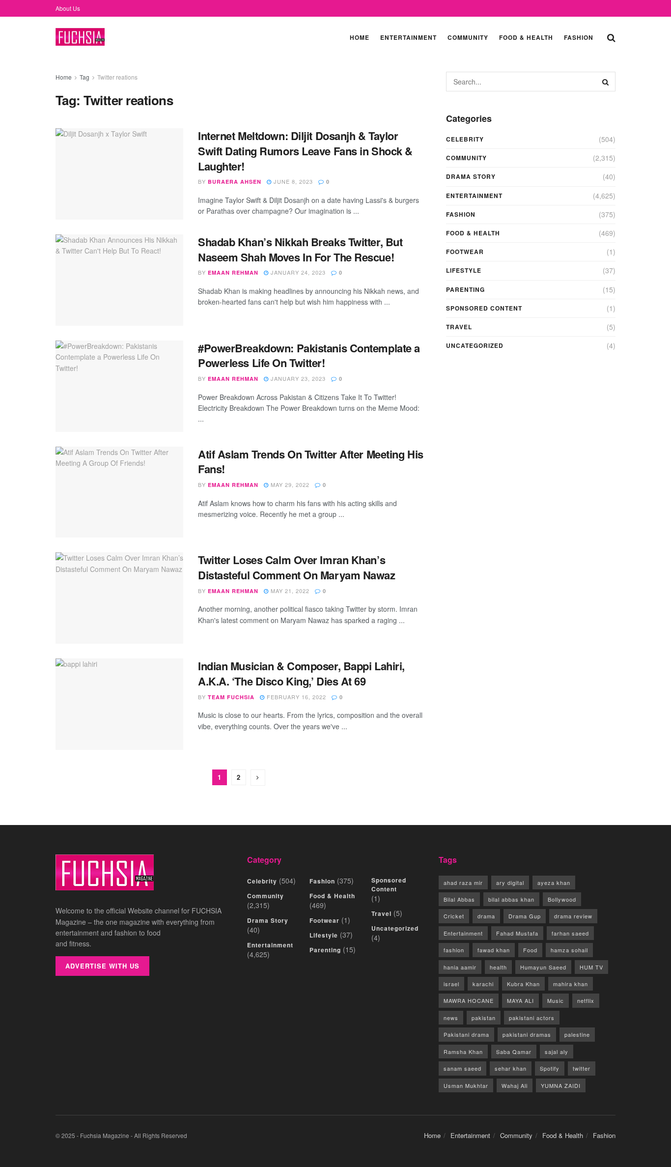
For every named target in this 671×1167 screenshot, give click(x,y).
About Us (68, 8)
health (498, 967)
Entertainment (408, 37)
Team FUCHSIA (231, 697)
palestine (577, 1034)
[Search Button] (611, 37)
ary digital (510, 882)
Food (530, 950)
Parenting (465, 289)
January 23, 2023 (297, 378)
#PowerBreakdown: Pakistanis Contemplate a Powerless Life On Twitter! (309, 355)
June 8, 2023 (292, 181)
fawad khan (493, 950)
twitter (581, 1068)
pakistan (484, 1018)
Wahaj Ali (515, 1085)
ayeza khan (553, 882)
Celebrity (465, 139)
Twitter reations (117, 77)
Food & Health (526, 37)
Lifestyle (463, 270)
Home (359, 37)
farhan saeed (570, 933)
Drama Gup (524, 916)
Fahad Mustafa (517, 933)
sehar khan (511, 1068)
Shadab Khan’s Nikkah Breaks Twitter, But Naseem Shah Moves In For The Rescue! (300, 249)
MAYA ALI (520, 1000)
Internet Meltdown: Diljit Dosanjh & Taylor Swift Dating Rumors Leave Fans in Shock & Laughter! (305, 151)
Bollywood (562, 899)
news (451, 1018)
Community (467, 37)
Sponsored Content (484, 308)
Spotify (549, 1068)
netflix (585, 1000)
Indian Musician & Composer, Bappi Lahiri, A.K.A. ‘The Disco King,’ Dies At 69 (301, 673)
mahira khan (570, 984)
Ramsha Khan (463, 1051)
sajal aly (556, 1051)
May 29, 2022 (289, 484)
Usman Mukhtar (466, 1085)
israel (451, 984)
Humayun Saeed (543, 967)
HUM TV (591, 967)
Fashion (578, 37)
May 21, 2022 (289, 591)
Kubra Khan (523, 984)
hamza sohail (569, 950)
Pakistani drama (466, 1034)
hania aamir (460, 967)
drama (486, 916)
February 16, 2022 (295, 697)
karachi (483, 984)
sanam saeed (462, 1068)
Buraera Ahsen (234, 181)
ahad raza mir (463, 882)
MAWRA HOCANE (469, 1000)
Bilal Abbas (459, 899)
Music (555, 1000)
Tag (84, 77)
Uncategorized (474, 345)
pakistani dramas (527, 1034)
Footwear (465, 251)
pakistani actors (532, 1018)
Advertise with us (102, 965)
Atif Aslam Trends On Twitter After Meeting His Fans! (310, 461)
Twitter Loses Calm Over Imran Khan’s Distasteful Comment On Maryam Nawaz (296, 567)
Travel (459, 326)
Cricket (454, 916)
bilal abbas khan (511, 899)
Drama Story (471, 176)
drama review (573, 916)
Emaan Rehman (233, 272)
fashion (454, 950)
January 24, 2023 (297, 272)
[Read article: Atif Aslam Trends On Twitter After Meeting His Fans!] (119, 492)
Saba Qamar (513, 1051)
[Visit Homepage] (80, 37)
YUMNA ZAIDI (561, 1085)
